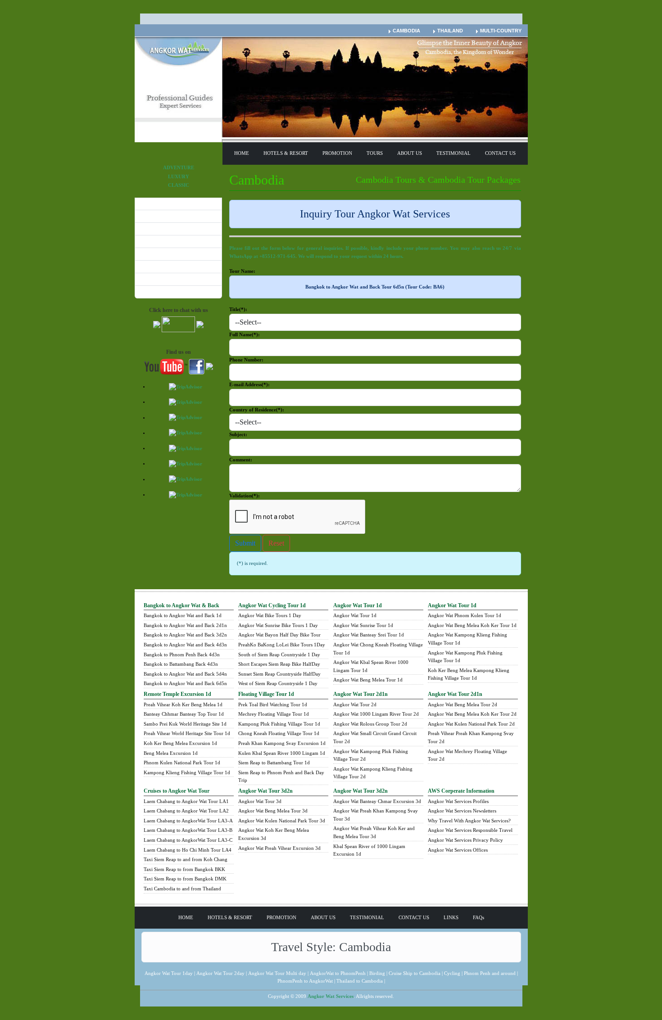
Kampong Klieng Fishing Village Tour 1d (187, 772)
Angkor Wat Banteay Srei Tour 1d (368, 634)
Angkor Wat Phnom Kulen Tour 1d (464, 615)
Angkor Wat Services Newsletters (462, 810)
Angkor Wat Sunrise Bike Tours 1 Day (278, 625)
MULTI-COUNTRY (500, 30)
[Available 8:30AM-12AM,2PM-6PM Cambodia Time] (156, 323)
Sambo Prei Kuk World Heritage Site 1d (185, 724)
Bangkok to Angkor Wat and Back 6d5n (185, 683)
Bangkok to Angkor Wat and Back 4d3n (185, 644)
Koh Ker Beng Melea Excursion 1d (180, 743)
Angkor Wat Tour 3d (259, 801)
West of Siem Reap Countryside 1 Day (277, 683)
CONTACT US (500, 153)
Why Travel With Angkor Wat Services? (469, 820)
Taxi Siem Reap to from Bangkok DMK (185, 878)
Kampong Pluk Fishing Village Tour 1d (279, 724)
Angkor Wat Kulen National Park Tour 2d (471, 724)
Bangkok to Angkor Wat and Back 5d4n (185, 674)
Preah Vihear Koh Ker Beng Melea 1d (183, 704)
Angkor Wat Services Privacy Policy (465, 840)
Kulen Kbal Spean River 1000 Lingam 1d (281, 753)
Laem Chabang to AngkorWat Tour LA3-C (188, 840)
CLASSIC (178, 185)
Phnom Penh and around (490, 973)
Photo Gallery (155, 253)
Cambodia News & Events (168, 241)
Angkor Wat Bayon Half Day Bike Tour (279, 634)
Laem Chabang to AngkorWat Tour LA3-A (188, 820)
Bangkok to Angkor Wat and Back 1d (183, 615)
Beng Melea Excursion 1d (171, 753)
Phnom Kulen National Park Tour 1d (182, 762)
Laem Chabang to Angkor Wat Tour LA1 (186, 801)
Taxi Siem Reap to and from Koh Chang (185, 859)
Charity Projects (158, 215)
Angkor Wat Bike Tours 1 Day (269, 615)
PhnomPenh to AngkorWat (305, 981)
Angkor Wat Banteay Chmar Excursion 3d (377, 801)
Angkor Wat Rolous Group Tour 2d (370, 724)
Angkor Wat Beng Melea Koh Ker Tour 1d (472, 625)
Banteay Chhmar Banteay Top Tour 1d (184, 714)
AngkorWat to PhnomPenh (338, 973)
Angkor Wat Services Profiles (458, 801)
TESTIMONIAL (453, 153)
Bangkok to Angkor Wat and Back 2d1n (185, 625)
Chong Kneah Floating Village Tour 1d (278, 733)
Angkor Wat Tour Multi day (277, 973)
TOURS (375, 153)
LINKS (451, 917)
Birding (377, 973)
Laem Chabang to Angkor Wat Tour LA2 (186, 810)
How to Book (154, 203)
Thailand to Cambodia (359, 981)
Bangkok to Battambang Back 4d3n (181, 664)
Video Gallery (155, 266)
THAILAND (450, 30)
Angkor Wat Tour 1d (354, 615)
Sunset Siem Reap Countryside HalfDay (279, 674)
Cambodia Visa (156, 291)
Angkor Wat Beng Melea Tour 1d (368, 679)
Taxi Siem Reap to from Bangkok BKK (184, 869)
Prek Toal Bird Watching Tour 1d (272, 704)
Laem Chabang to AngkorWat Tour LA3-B (188, 830)
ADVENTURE (178, 167)
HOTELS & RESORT (285, 153)
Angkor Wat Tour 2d (354, 704)
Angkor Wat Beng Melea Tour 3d (273, 810)
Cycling (452, 973)
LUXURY (178, 176)
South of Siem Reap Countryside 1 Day (279, 654)
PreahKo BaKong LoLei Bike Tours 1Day (281, 644)
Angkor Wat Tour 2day (220, 973)
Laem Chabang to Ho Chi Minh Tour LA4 (187, 850)
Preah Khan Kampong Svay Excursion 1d (282, 743)
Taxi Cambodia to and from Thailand (182, 888)
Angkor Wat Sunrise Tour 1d (363, 625)
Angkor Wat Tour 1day (169, 973)
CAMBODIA (406, 30)
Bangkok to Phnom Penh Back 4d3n (182, 654)
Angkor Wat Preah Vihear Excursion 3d (279, 848)
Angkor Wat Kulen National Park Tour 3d (281, 820)
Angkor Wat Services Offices (458, 850)
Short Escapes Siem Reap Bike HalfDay (279, 664)
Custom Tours (155, 228)
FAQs (478, 917)
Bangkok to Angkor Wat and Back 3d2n (185, 634)
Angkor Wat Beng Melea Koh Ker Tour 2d (472, 714)
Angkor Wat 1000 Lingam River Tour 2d (376, 714)
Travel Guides (155, 278)
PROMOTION (337, 153)
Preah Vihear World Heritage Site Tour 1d (187, 733)
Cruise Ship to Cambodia (414, 973)
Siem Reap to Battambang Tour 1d (274, 762)
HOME (241, 153)
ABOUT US (409, 153)
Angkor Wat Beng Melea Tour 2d (462, 704)
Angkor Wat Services (331, 996)
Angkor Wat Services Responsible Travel (470, 830)
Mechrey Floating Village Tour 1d (273, 714)
